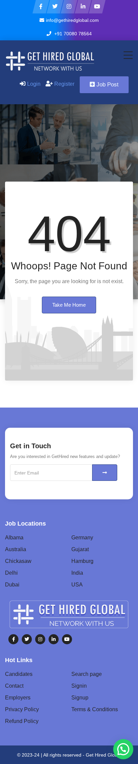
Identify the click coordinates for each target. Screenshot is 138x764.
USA (77, 584)
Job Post (107, 84)
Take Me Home (69, 305)
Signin (79, 686)
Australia (15, 549)
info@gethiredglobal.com (72, 20)
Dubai (12, 584)
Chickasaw (18, 561)
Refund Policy (22, 721)
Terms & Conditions (94, 709)
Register (64, 84)
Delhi (11, 573)
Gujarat (80, 549)
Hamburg (82, 561)
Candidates (18, 674)
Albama (14, 537)
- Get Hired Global (102, 755)
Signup (79, 697)
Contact (14, 686)
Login (34, 84)
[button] (123, 749)
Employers (17, 697)
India (77, 573)
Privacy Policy (22, 709)
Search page (86, 674)
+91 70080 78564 (72, 33)
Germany (82, 537)
